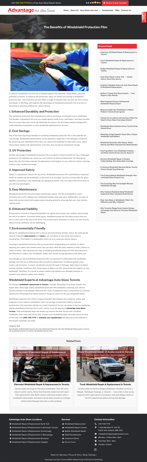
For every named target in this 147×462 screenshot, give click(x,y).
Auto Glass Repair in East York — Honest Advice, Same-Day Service (116, 78)
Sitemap (91, 455)
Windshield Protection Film (44, 331)
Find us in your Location (116, 3)
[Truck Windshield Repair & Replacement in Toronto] (105, 348)
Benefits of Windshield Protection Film (26, 329)
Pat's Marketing (96, 459)
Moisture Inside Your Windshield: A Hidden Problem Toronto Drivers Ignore (117, 111)
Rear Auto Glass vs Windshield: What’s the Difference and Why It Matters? (117, 201)
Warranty (63, 455)
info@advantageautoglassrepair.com (113, 434)
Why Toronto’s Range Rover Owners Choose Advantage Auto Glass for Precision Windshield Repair (119, 210)
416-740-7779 (22, 3)
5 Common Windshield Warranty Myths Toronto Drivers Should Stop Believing (119, 168)
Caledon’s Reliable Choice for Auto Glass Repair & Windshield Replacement (119, 86)
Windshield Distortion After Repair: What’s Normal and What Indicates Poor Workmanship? (119, 144)
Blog (18, 326)
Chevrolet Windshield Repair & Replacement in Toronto (41, 384)
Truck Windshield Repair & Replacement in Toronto (105, 384)
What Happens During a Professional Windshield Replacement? (115, 102)
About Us (54, 455)
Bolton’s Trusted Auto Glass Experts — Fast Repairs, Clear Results (118, 94)
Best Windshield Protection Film (50, 329)
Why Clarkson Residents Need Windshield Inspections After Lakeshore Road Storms (117, 193)
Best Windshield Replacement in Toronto (75, 329)
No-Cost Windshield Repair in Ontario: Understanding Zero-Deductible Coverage (117, 160)
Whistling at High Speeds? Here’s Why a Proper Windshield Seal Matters (119, 135)
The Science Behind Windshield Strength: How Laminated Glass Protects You (119, 176)
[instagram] (95, 450)
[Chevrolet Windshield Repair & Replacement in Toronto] (41, 348)
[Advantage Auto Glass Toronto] (31, 8)
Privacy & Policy (75, 455)
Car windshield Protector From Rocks (21, 331)
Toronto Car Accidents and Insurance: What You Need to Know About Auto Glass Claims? (119, 119)
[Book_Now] (144, 13)
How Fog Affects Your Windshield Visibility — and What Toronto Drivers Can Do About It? (118, 152)
